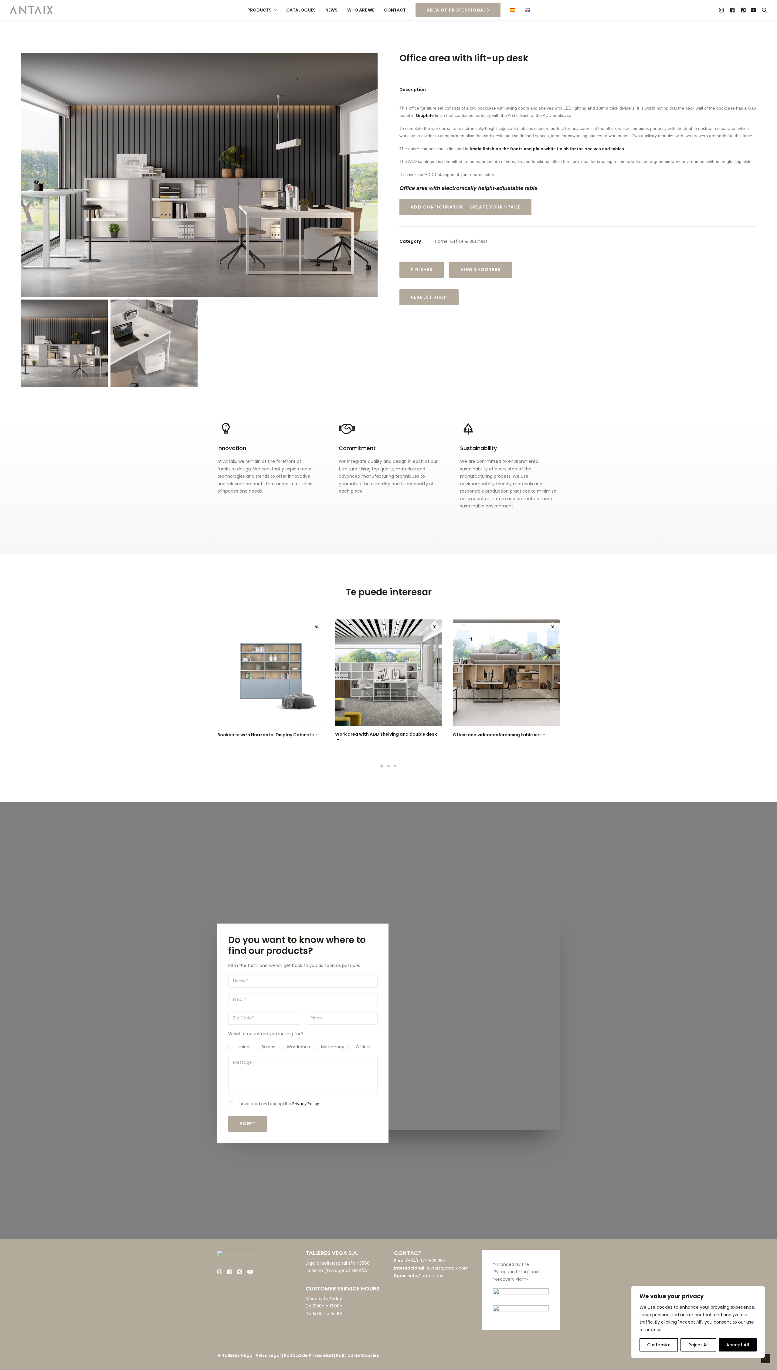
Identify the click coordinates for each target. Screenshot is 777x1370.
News (331, 10)
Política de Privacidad (308, 1355)
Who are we (360, 10)
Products (259, 10)
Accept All (737, 1345)
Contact (395, 10)
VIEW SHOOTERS (480, 269)
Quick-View (317, 626)
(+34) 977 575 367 (426, 1261)
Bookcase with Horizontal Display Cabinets (265, 735)
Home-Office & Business (461, 241)
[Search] (763, 10)
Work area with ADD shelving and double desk (386, 734)
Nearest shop (429, 297)
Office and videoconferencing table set (497, 735)
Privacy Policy (305, 1104)
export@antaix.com (448, 1268)
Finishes (422, 269)
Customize (658, 1345)
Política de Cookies (357, 1355)
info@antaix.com (427, 1276)
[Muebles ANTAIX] (31, 10)
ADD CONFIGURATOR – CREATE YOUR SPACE (465, 207)
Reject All (698, 1345)
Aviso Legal (268, 1355)
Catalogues (301, 10)
